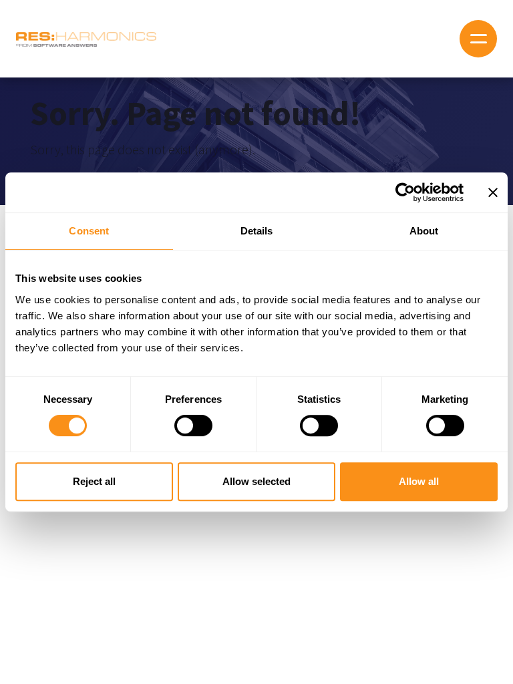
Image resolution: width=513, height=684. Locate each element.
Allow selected (256, 481)
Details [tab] (256, 230)
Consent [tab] (89, 230)
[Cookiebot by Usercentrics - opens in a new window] (405, 192)
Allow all (419, 481)
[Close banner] (493, 192)
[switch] (193, 425)
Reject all (94, 481)
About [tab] (424, 230)
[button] (478, 38)
